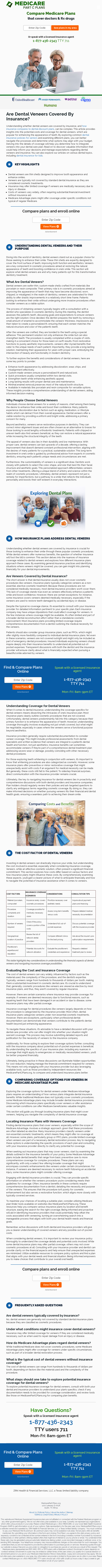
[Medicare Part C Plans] (25, 5)
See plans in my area (65, 28)
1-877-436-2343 (45, 41)
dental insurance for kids (29, 155)
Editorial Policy (44, 1512)
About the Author (58, 1512)
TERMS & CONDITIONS (43, 1515)
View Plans (49, 226)
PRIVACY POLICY (61, 1515)
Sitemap (69, 1512)
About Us (33, 1512)
